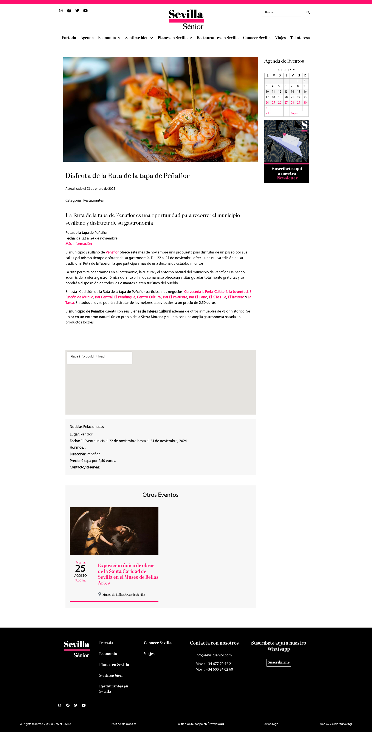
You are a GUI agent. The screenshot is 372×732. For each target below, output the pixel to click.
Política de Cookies (124, 724)
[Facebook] (69, 707)
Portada (106, 643)
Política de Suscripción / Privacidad (200, 724)
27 (286, 102)
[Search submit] (308, 13)
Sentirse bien (110, 675)
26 (279, 102)
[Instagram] (61, 707)
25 (273, 102)
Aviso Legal (271, 724)
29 (298, 102)
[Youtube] (85, 707)
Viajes (149, 654)
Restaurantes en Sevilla (113, 689)
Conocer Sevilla (158, 643)
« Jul (268, 113)
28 (292, 102)
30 (305, 102)
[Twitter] (77, 707)
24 (267, 102)
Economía (108, 654)
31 (267, 108)
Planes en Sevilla (114, 665)
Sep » (294, 113)
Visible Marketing (341, 724)
